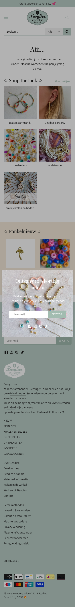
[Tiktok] (46, 326)
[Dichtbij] (68, 275)
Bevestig (57, 314)
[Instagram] (35, 326)
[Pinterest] (40, 326)
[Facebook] (29, 326)
